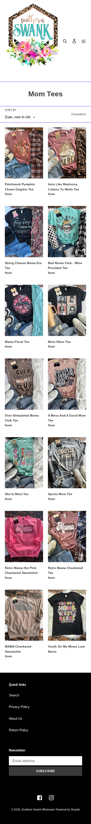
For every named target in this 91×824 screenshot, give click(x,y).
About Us (15, 718)
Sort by (10, 110)
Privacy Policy (19, 707)
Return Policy (18, 730)
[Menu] (83, 41)
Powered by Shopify (68, 809)
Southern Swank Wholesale (38, 809)
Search (14, 695)
